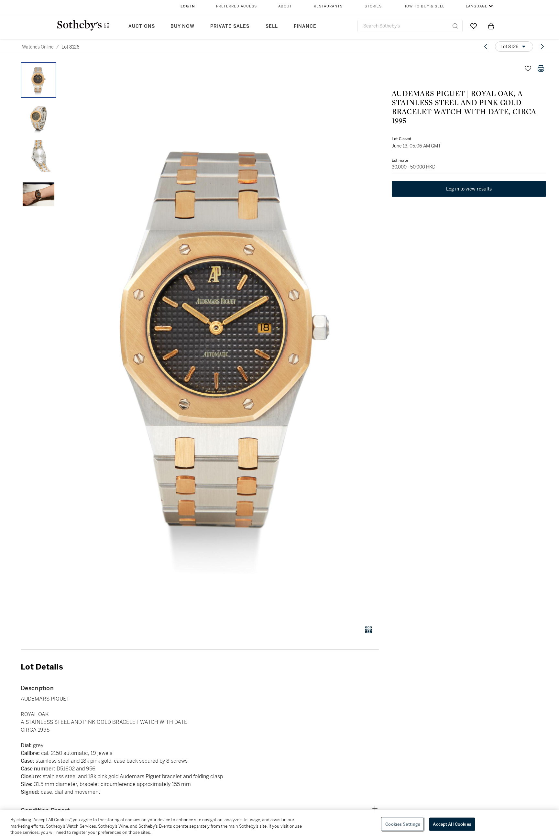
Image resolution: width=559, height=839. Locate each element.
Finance (305, 26)
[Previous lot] (485, 46)
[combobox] (410, 26)
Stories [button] (373, 6)
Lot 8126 (70, 47)
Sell (272, 26)
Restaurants (328, 6)
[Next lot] (542, 46)
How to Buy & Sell (423, 6)
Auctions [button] (141, 26)
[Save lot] (528, 68)
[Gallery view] (368, 629)
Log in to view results (469, 189)
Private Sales (229, 26)
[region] (279, 824)
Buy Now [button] (182, 26)
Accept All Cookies (452, 824)
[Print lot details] (541, 68)
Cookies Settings (402, 824)
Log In (188, 6)
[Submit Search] (455, 25)
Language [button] (477, 6)
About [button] (285, 6)
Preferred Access (236, 6)
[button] (224, 340)
